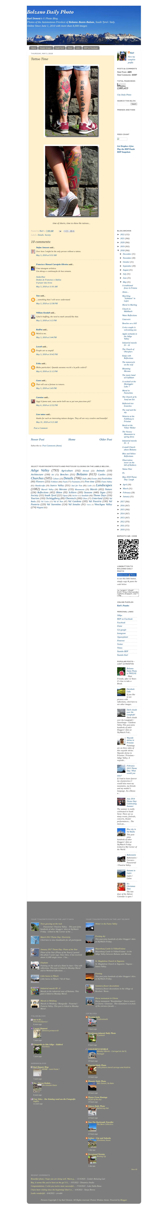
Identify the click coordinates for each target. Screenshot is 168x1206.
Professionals (102, 1019)
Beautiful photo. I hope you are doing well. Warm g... (53, 1179)
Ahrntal (86, 471)
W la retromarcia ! (40, 1022)
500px (119, 615)
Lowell (39, 346)
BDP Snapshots (123, 152)
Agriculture (67, 470)
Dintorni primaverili (50, 1031)
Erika (38, 363)
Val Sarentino (54, 504)
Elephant (44, 963)
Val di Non (58, 501)
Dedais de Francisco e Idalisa (48, 280)
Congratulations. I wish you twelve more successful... (53, 1186)
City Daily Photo (124, 95)
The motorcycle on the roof (128, 363)
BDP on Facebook (91, 48)
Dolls (84, 478)
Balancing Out (103, 1108)
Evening (98, 973)
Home (33, 48)
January (126, 496)
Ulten (85, 498)
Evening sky (100, 936)
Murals (93, 489)
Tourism (35, 498)
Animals (100, 470)
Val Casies (45, 501)
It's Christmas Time (131, 886)
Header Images (45, 48)
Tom (38, 296)
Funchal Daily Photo (97, 1065)
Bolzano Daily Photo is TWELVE (132, 670)
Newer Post (37, 439)
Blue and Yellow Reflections (129, 454)
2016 (122, 505)
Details (41, 235)
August (126, 270)
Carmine (40, 397)
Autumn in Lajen (131, 871)
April (125, 484)
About (70, 48)
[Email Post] (60, 231)
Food (65, 482)
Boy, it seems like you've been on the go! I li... (50, 1182)
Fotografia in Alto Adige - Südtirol (48, 1044)
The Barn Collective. (105, 1124)
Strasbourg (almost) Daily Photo (102, 1033)
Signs (102, 492)
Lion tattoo (40, 414)
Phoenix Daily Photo (97, 1081)
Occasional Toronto (96, 1154)
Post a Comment (41, 428)
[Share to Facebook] (71, 231)
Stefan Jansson (42, 247)
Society (48, 235)
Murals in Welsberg (48, 1001)
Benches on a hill (129, 323)
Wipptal (40, 507)
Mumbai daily (94, 1017)
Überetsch (70, 498)
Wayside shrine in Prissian (130, 740)
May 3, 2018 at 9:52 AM (46, 255)
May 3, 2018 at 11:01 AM (46, 286)
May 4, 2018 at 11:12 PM (46, 371)
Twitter (120, 644)
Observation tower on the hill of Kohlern (129, 462)
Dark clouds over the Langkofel (132, 712)
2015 (122, 509)
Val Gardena (74, 501)
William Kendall (43, 313)
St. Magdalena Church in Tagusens (109, 961)
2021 (122, 238)
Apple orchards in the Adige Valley (129, 336)
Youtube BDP (122, 651)
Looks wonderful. (38, 1193)
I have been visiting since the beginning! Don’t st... (52, 1190)
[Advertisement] (72, 456)
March (126, 488)
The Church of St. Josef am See (129, 398)
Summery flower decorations (107, 986)
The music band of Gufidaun (128, 376)
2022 (122, 234)
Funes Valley (106, 482)
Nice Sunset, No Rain (105, 1083)
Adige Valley (40, 470)
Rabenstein (131, 855)
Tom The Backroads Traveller (100, 1122)
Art (52, 474)
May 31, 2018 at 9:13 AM (47, 422)
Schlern (72, 492)
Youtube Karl (122, 655)
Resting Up (101, 1156)
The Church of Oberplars (128, 350)
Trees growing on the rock (51, 924)
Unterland (97, 498)
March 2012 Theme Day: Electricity (55, 937)
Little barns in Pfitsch (49, 976)
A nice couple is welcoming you (129, 328)
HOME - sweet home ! (51, 1069)
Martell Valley (47, 489)
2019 (122, 246)
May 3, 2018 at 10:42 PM (47, 354)
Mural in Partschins (127, 391)
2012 (122, 521)
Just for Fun (76, 485)
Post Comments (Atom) (52, 445)
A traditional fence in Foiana (129, 286)
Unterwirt (126, 319)
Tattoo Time (127, 469)
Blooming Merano (126, 369)
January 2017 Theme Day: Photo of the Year (59, 949)
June (125, 278)
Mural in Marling (129, 305)
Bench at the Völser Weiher (129, 426)
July (125, 274)
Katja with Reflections (127, 357)
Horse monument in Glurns (106, 998)
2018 (122, 250)
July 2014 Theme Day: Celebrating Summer (132, 802)
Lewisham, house (104, 1140)
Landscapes (104, 485)
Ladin (89, 486)
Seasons (88, 492)
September (127, 266)
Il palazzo (101, 1035)
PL (123, 473)
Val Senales (74, 504)
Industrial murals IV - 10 (129, 344)
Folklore (54, 482)
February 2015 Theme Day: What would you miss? (127, 771)
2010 (122, 529)
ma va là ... (38, 1019)
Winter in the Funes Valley (106, 924)
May (125, 282)
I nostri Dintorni (40, 1028)
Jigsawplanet (122, 637)
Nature (108, 489)
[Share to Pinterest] (73, 231)
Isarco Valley (57, 485)
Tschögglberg (53, 498)
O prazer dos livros (44, 283)
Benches (64, 474)
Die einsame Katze (49, 1085)
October (126, 262)
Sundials (85, 495)
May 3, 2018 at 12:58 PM (47, 303)
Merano (63, 489)
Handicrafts (40, 485)
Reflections (43, 492)
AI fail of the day (95, 1099)
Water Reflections (129, 315)
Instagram (121, 633)
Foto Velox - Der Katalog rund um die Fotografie (54, 1099)
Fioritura (46, 1046)
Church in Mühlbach (127, 310)
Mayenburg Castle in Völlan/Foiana (110, 948)
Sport (65, 495)
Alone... (125, 292)
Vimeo (119, 648)
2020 (122, 242)
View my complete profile (131, 60)
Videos (89, 505)
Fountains (76, 482)
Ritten (59, 492)
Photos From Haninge (97, 1097)
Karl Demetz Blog (40, 1067)
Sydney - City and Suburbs (99, 1138)
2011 (122, 525)
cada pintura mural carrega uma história (113, 1067)
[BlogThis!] (67, 231)
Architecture (37, 474)
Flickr (119, 626)
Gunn (38, 380)
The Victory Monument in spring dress (128, 434)
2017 (122, 501)
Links (78, 48)
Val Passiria (95, 501)
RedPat (39, 329)
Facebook (121, 622)
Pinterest (120, 640)
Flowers (40, 481)
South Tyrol (59, 48)
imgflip (36, 1101)
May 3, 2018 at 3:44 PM (46, 337)
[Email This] (65, 231)
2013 (122, 517)
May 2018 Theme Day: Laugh (129, 478)
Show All (134, 1169)
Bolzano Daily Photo (50, 11)
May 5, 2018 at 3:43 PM (46, 388)
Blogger (123, 1200)
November (127, 258)
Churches (37, 478)
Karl (132, 53)
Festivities (107, 478)
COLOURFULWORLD (98, 1049)
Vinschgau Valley (103, 504)
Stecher (75, 496)
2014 (122, 513)
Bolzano (82, 474)
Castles (101, 474)
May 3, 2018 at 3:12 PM (46, 320)
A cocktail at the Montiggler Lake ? (129, 384)
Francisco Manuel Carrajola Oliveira (52, 264)
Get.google (121, 630)
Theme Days (99, 495)
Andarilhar (40, 277)
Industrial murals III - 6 (50, 988)
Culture (56, 478)
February (127, 492)
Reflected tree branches (128, 404)
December (127, 254)
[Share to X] (69, 231)
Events (94, 478)
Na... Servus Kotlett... (42, 1083)
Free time (90, 481)
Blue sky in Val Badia (131, 830)
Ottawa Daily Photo (96, 1106)
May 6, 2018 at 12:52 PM (47, 405)
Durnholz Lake (131, 690)
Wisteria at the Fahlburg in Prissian (128, 418)
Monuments (79, 489)
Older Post (105, 439)
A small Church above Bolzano (129, 448)
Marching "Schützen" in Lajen (128, 298)
